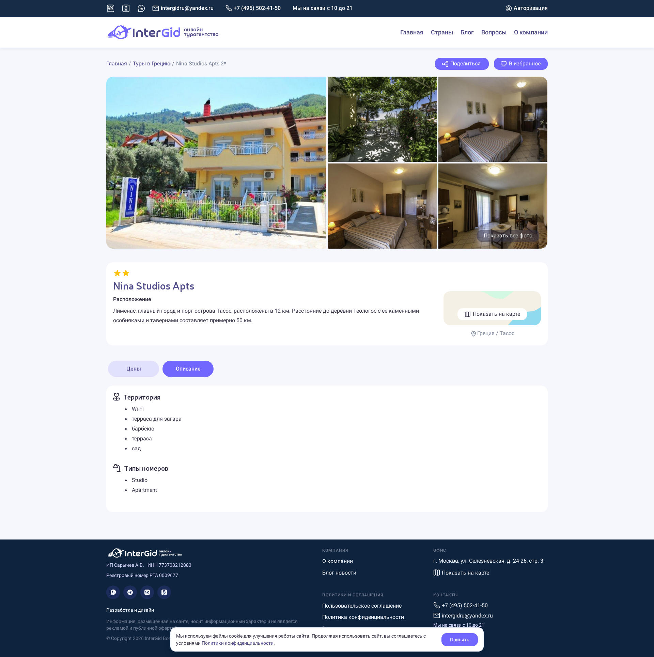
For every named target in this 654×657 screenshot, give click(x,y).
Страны (442, 32)
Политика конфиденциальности (363, 617)
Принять (459, 639)
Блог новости (339, 572)
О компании (531, 32)
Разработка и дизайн (130, 610)
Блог (467, 32)
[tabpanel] (327, 449)
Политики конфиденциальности (238, 643)
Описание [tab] (188, 368)
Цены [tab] (133, 368)
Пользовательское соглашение (362, 606)
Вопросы (494, 32)
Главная (411, 32)
